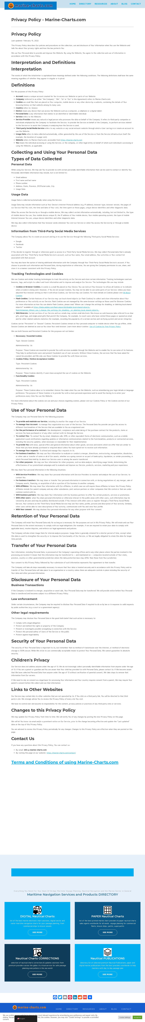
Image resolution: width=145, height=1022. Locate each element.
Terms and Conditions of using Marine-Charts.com (64, 762)
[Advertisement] (72, 814)
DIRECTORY (85, 4)
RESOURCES (101, 4)
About (114, 4)
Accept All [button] (137, 1017)
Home (73, 4)
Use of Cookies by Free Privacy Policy (105, 326)
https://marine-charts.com (71, 140)
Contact (136, 4)
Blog (124, 4)
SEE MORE (37, 932)
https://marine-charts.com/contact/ (61, 753)
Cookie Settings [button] (124, 1017)
